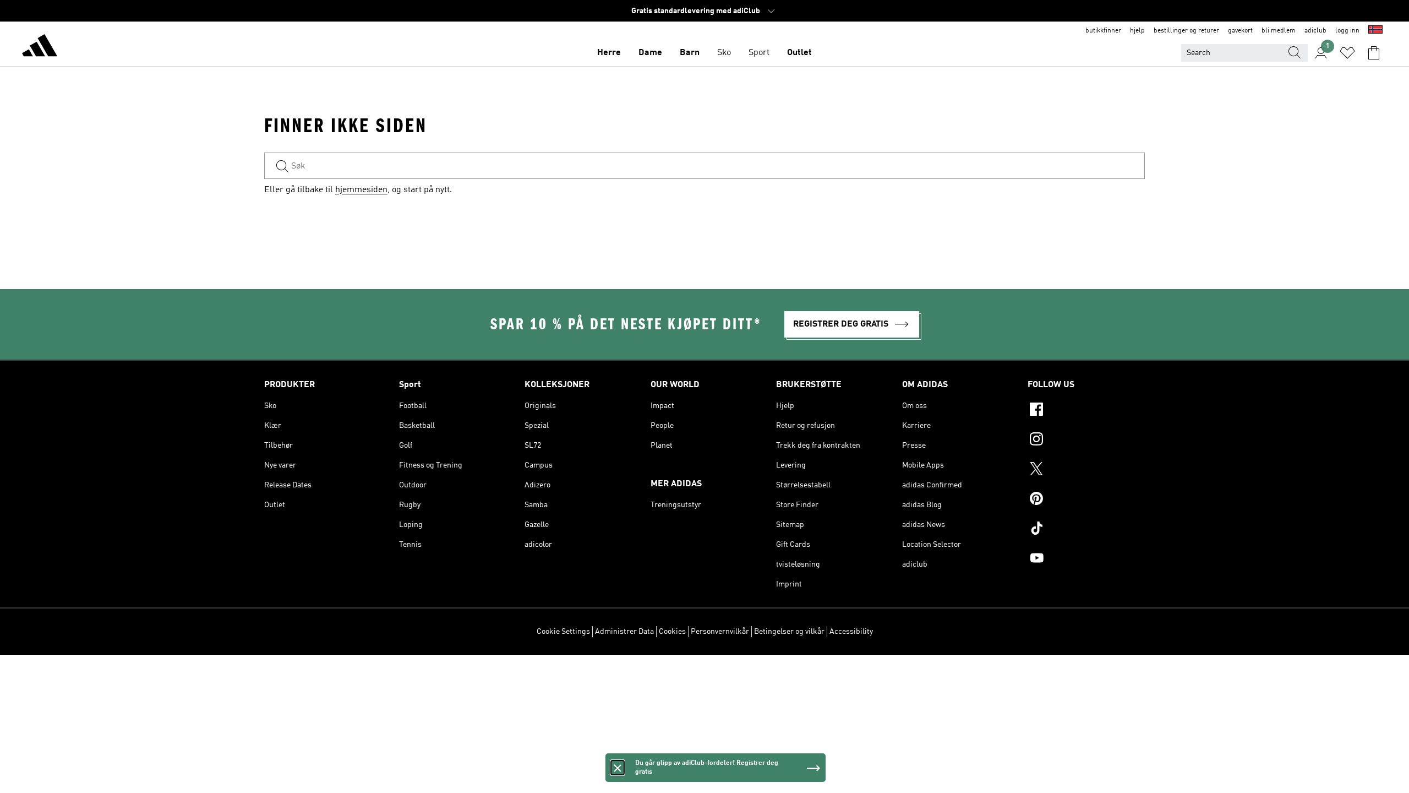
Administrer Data (624, 632)
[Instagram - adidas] (1086, 440)
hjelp (1137, 31)
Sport (759, 52)
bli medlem (1278, 31)
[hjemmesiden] (39, 47)
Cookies (672, 632)
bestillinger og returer (1186, 31)
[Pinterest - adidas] (1086, 500)
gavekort (1240, 31)
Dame (650, 52)
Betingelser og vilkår (789, 632)
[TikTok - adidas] (1086, 530)
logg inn (1347, 31)
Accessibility (851, 632)
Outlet (799, 52)
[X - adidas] (1086, 470)
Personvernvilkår (720, 632)
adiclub (1315, 31)
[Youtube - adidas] (1086, 559)
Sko (724, 52)
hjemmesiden (361, 190)
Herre (609, 52)
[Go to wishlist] (1347, 53)
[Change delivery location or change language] (1375, 31)
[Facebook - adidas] (1086, 411)
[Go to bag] (1374, 53)
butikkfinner (1103, 31)
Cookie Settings (563, 632)
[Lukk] (617, 768)
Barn (690, 52)
